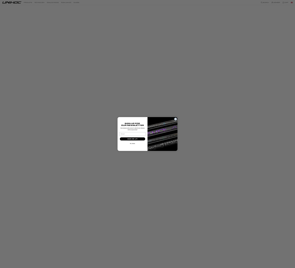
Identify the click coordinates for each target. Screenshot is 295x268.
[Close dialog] (175, 119)
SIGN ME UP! (132, 139)
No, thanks (132, 143)
